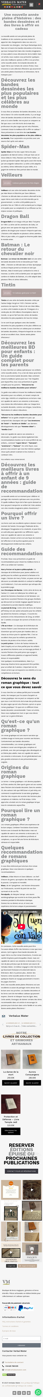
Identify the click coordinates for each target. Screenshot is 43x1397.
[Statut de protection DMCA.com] (9, 1375)
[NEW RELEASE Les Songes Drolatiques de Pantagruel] (11, 1252)
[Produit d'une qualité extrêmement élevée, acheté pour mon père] (11, 1190)
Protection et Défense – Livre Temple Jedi (10, 1119)
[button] (31, 5)
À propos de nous (9, 1331)
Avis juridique (26, 1383)
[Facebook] (14, 1393)
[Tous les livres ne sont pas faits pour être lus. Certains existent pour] (32, 1190)
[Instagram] (19, 1393)
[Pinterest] (24, 1393)
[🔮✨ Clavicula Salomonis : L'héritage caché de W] (32, 1231)
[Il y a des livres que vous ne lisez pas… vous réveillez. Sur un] (32, 1252)
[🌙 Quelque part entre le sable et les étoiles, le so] (11, 1211)
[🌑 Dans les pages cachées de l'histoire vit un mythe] (32, 1211)
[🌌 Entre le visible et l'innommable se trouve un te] (11, 1231)
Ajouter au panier (10, 1083)
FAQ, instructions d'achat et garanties (16, 1322)
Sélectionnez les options (11, 1131)
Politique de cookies (24, 1386)
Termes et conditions (10, 1326)
